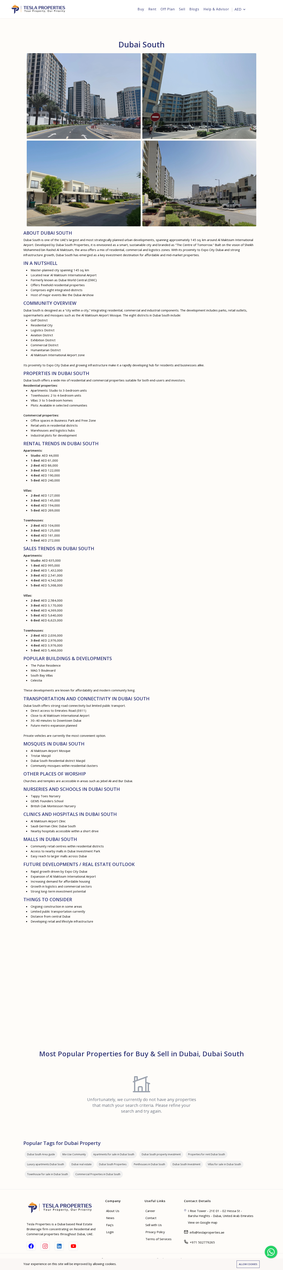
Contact (150, 1218)
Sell (182, 9)
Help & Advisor (216, 9)
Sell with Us (153, 1225)
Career (150, 1211)
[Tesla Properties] (39, 9)
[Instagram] (45, 1246)
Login (264, 9)
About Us (112, 1211)
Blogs (194, 9)
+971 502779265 (202, 1242)
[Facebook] (31, 1246)
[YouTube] (73, 1246)
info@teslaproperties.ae (207, 1232)
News (110, 1218)
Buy (141, 9)
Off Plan (168, 9)
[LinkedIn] (59, 1246)
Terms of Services (158, 1239)
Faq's (110, 1225)
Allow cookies (248, 1264)
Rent (152, 9)
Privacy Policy (155, 1232)
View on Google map (202, 1222)
